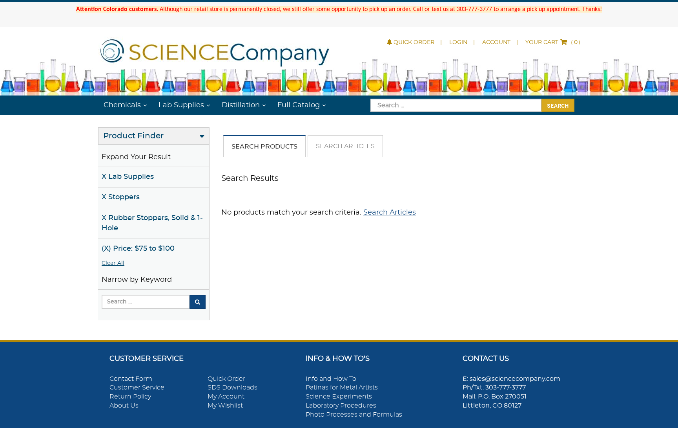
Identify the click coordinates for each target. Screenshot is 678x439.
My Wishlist (225, 405)
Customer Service (136, 387)
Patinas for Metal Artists (342, 387)
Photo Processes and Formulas (354, 414)
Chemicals (122, 105)
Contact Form (130, 379)
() (552, 42)
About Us (124, 405)
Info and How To (331, 379)
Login (458, 42)
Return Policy (130, 396)
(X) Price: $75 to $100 (138, 248)
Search (558, 105)
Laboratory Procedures (341, 405)
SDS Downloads (232, 387)
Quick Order (414, 42)
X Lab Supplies (128, 176)
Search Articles (345, 146)
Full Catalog (298, 105)
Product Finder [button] (133, 136)
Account (496, 42)
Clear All (113, 263)
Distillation (241, 105)
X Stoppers (121, 197)
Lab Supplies (181, 105)
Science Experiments (339, 396)
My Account (226, 396)
